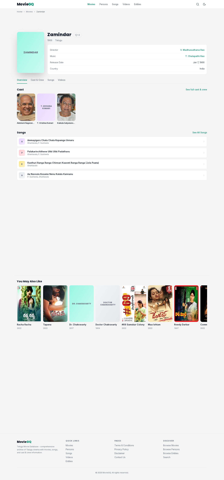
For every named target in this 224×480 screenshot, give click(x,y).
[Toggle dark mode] (204, 4)
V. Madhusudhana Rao (192, 50)
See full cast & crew (196, 89)
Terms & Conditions (124, 445)
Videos (126, 4)
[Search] (197, 4)
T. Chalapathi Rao (194, 56)
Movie (25, 4)
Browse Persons (171, 449)
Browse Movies (171, 445)
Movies (91, 4)
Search (166, 457)
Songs (115, 4)
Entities (137, 4)
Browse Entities (170, 453)
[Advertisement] (112, 21)
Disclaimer (119, 453)
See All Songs (199, 132)
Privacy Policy (121, 449)
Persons (104, 4)
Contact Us (119, 457)
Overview (22, 80)
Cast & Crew (37, 80)
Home (19, 12)
